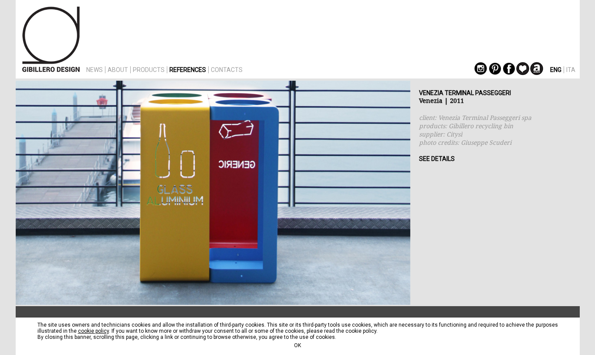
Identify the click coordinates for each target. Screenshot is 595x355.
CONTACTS (227, 69)
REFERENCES (187, 69)
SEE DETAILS (437, 158)
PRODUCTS (149, 69)
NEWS (94, 69)
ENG (555, 69)
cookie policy (93, 331)
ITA (570, 69)
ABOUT (118, 69)
